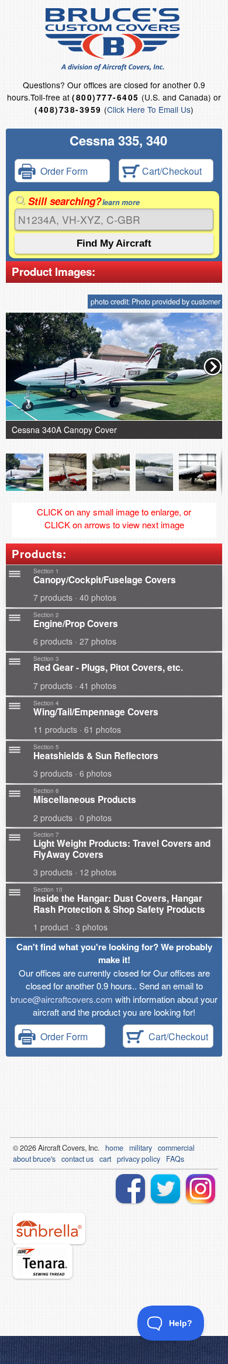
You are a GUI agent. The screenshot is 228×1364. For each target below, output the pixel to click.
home (114, 1148)
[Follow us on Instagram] (200, 1188)
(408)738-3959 (67, 109)
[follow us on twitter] (165, 1188)
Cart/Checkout (171, 171)
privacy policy (138, 1159)
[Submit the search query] (114, 243)
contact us (77, 1159)
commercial (176, 1148)
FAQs (175, 1159)
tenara (42, 1261)
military (140, 1148)
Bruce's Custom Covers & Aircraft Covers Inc (114, 39)
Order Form (62, 171)
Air (42, 1148)
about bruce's (34, 1159)
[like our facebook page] (130, 1188)
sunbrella (49, 1228)
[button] (212, 366)
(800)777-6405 (105, 97)
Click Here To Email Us (149, 109)
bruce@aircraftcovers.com (62, 999)
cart (105, 1159)
